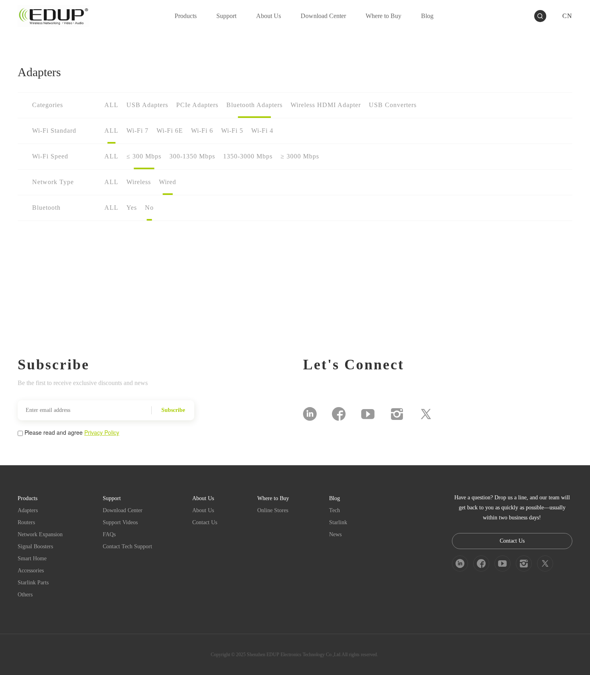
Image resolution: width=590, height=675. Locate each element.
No (149, 207)
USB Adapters (147, 104)
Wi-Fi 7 (137, 130)
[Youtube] (368, 414)
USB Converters (393, 104)
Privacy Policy (101, 432)
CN (567, 15)
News (335, 534)
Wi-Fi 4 (262, 130)
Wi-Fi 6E (170, 130)
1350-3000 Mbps (248, 156)
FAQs (109, 534)
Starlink (338, 522)
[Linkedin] (310, 414)
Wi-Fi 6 (202, 130)
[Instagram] (397, 414)
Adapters (28, 510)
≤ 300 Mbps (143, 156)
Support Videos (120, 522)
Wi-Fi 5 (232, 130)
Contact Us (204, 522)
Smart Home (32, 558)
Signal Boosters (35, 546)
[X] (426, 414)
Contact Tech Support (127, 546)
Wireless (138, 181)
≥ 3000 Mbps (300, 156)
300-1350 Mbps (192, 156)
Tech (334, 510)
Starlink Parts (33, 583)
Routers (26, 522)
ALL (111, 104)
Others (25, 595)
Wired (167, 181)
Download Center (122, 510)
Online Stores (272, 510)
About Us (203, 510)
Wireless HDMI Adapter (326, 104)
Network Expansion (40, 534)
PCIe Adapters (197, 104)
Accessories (31, 571)
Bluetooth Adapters (254, 104)
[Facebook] (339, 414)
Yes (131, 207)
